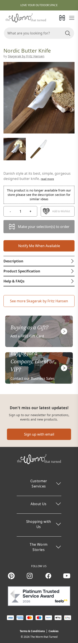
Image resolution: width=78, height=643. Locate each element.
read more (47, 179)
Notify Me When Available (39, 245)
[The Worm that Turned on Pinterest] (11, 575)
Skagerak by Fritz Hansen (26, 56)
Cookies (53, 631)
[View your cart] (62, 18)
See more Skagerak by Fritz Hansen (39, 301)
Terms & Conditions (32, 631)
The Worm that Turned (43, 637)
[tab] (39, 261)
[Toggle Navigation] (71, 18)
